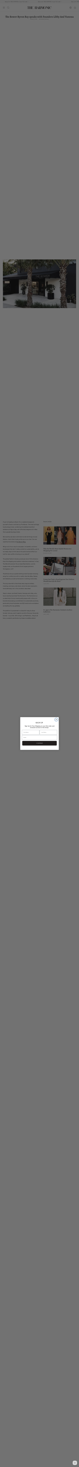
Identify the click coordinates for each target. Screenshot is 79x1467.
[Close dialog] (56, 719)
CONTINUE (39, 743)
